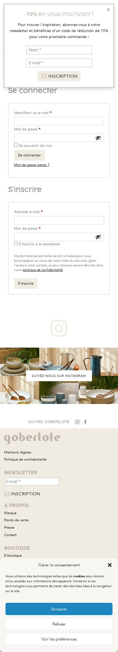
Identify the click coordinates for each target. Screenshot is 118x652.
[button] (110, 565)
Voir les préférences (59, 639)
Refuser (59, 624)
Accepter (59, 609)
